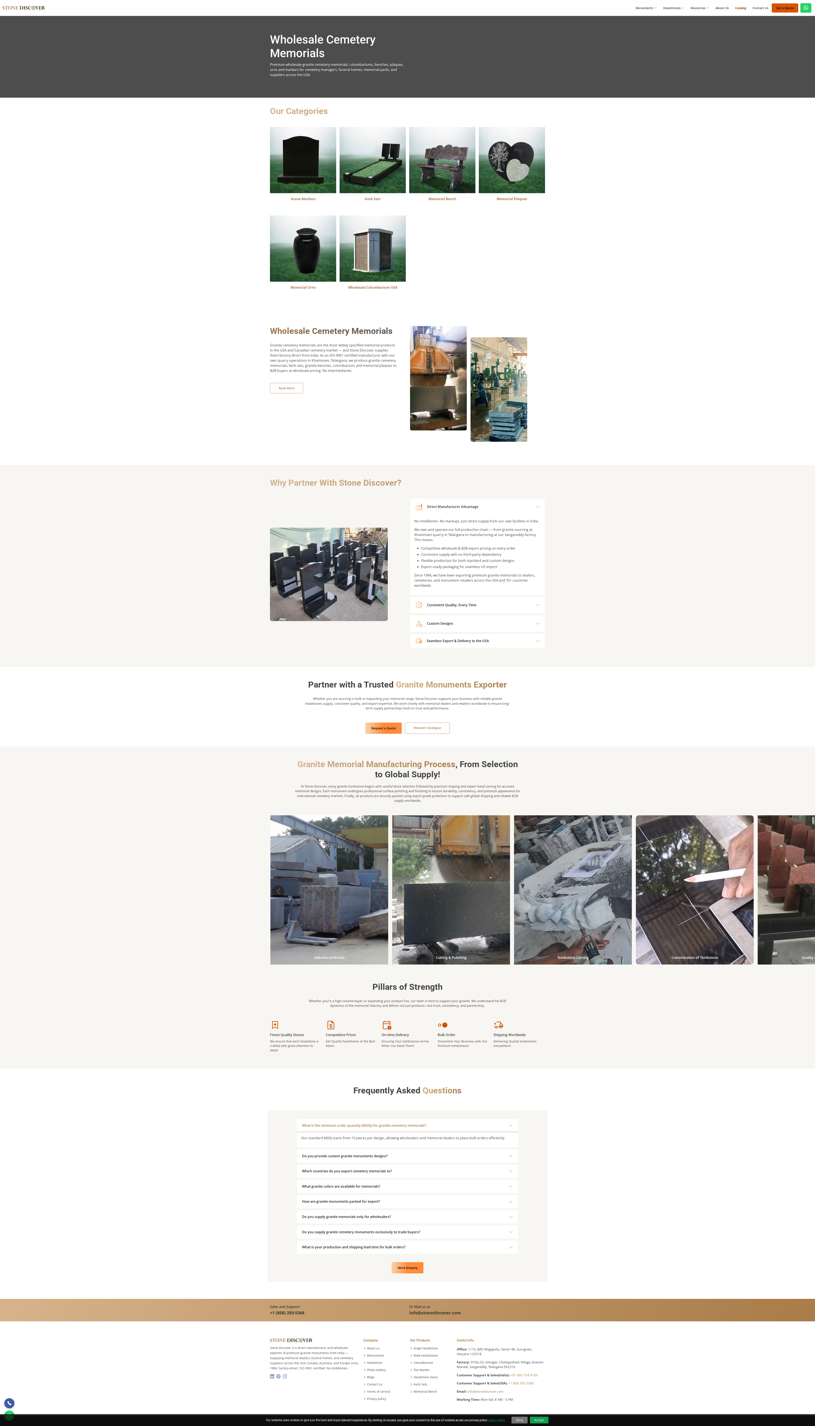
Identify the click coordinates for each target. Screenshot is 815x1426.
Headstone (374, 1362)
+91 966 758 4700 (524, 1375)
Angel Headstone (426, 1348)
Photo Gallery (376, 1369)
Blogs (371, 1377)
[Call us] (9, 1403)
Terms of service (378, 1391)
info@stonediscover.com (485, 1391)
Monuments (375, 1355)
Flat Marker (422, 1369)
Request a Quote (383, 728)
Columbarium (423, 1362)
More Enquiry (407, 1268)
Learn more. (497, 1420)
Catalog (740, 8)
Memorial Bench (425, 1391)
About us (373, 1348)
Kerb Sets (420, 1384)
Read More (286, 388)
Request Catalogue (427, 728)
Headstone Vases (426, 1377)
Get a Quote (785, 8)
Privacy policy (376, 1398)
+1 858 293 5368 (521, 1383)
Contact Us (761, 8)
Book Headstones (426, 1355)
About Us (722, 8)
